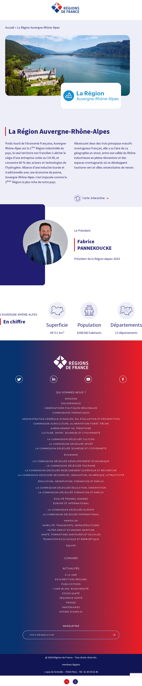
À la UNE (71, 575)
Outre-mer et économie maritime (71, 530)
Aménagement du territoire (71, 428)
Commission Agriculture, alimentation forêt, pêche (71, 423)
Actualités (71, 568)
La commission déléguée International (71, 514)
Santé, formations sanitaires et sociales (71, 534)
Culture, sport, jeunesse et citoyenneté (71, 433)
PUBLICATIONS (71, 584)
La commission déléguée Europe (71, 509)
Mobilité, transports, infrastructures (71, 525)
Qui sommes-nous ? (71, 392)
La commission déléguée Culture (71, 439)
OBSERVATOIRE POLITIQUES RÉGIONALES (71, 408)
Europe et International (71, 503)
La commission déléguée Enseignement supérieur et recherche (71, 470)
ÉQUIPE (71, 545)
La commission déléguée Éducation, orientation (71, 487)
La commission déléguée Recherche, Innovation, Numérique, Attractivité (71, 475)
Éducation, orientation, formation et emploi (71, 481)
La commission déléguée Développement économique (71, 461)
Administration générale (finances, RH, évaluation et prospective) (71, 419)
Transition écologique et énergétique (71, 539)
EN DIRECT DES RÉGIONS (71, 579)
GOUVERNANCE (71, 403)
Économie (71, 455)
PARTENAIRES (71, 607)
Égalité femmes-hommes (71, 499)
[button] (14, 7)
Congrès (71, 558)
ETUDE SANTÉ (71, 593)
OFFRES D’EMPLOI (71, 611)
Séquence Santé (71, 598)
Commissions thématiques (71, 412)
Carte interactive (93, 198)
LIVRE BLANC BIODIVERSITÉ (71, 588)
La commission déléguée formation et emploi (71, 492)
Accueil (9, 27)
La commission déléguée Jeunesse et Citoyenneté (71, 448)
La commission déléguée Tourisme (71, 465)
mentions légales (71, 664)
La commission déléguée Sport (71, 444)
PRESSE (71, 602)
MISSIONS (71, 398)
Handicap (71, 520)
